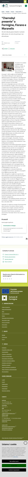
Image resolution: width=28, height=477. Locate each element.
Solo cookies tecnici (14, 461)
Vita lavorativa (5, 371)
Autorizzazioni (5, 352)
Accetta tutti (14, 465)
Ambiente (4, 348)
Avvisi (12, 11)
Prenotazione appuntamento (8, 426)
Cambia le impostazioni (14, 470)
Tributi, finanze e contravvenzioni (9, 369)
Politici (3, 316)
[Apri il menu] (2, 6)
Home (3, 11)
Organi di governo (6, 307)
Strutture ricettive (6, 391)
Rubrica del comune (6, 420)
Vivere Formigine (6, 376)
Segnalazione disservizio (7, 428)
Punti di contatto (6, 322)
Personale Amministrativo (8, 318)
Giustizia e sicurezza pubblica (8, 361)
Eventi (3, 382)
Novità (7, 11)
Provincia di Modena (5, 1)
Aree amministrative (6, 309)
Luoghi (3, 380)
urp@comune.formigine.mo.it (8, 413)
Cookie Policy (15, 456)
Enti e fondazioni (5, 314)
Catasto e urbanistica (6, 354)
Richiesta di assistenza (7, 430)
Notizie (3, 335)
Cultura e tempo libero (7, 356)
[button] (26, 6)
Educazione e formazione (7, 358)
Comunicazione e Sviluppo (9, 225)
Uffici (3, 311)
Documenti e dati (6, 320)
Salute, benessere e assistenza (9, 367)
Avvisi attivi (4, 324)
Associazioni (4, 388)
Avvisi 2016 (18, 11)
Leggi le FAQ (5, 425)
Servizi (6, 344)
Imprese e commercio (6, 363)
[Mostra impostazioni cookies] (26, 238)
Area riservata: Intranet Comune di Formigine (12, 438)
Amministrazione (8, 303)
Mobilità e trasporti (6, 365)
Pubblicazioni (5, 384)
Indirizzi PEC (4, 421)
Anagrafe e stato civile (7, 350)
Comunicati (4, 337)
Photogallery (5, 386)
